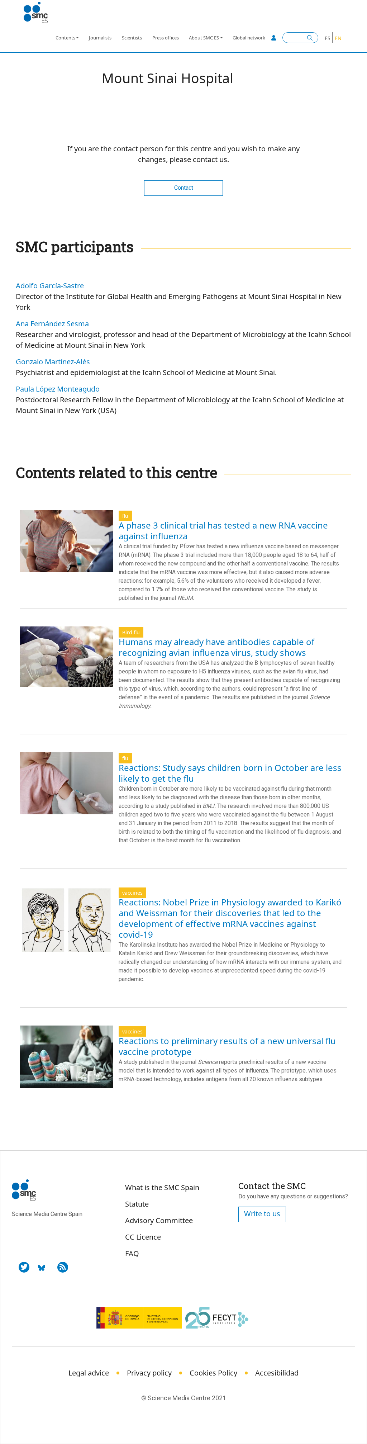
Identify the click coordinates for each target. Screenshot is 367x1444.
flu (125, 515)
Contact (183, 187)
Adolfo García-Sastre (50, 285)
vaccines (132, 892)
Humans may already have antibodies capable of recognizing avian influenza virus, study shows (216, 647)
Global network (249, 37)
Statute (137, 1204)
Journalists (100, 37)
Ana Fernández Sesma (52, 323)
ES (327, 38)
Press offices (165, 37)
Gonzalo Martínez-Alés (53, 361)
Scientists (132, 37)
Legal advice (88, 1373)
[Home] (38, 12)
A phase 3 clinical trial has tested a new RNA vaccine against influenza (223, 530)
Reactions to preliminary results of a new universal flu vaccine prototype (227, 1046)
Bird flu (131, 632)
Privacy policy (149, 1373)
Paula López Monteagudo (58, 389)
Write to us (262, 1213)
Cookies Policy (213, 1373)
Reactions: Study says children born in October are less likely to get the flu (230, 773)
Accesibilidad (277, 1373)
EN (338, 38)
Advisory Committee (159, 1220)
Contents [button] (65, 37)
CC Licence (143, 1237)
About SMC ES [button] (204, 37)
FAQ (132, 1253)
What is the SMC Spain (162, 1187)
